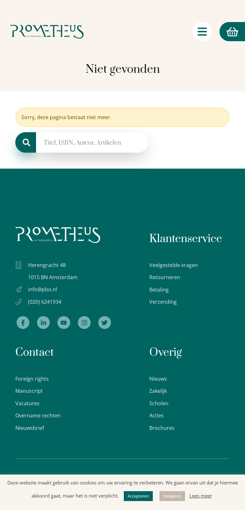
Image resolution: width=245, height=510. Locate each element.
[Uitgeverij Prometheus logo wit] (57, 235)
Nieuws (158, 378)
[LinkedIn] (43, 322)
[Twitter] (104, 322)
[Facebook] (23, 322)
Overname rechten (38, 415)
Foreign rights (32, 378)
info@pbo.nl (42, 289)
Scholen (158, 403)
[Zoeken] (25, 142)
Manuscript (29, 390)
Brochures (161, 427)
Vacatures (27, 403)
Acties (156, 415)
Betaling (159, 289)
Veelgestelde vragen (173, 265)
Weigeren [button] (172, 496)
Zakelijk (158, 390)
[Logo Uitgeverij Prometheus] (47, 32)
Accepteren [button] (138, 496)
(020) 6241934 (44, 301)
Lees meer (200, 495)
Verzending (163, 301)
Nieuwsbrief (29, 427)
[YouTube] (63, 322)
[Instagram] (84, 322)
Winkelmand (220, 31)
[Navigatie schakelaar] (202, 31)
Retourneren (164, 277)
